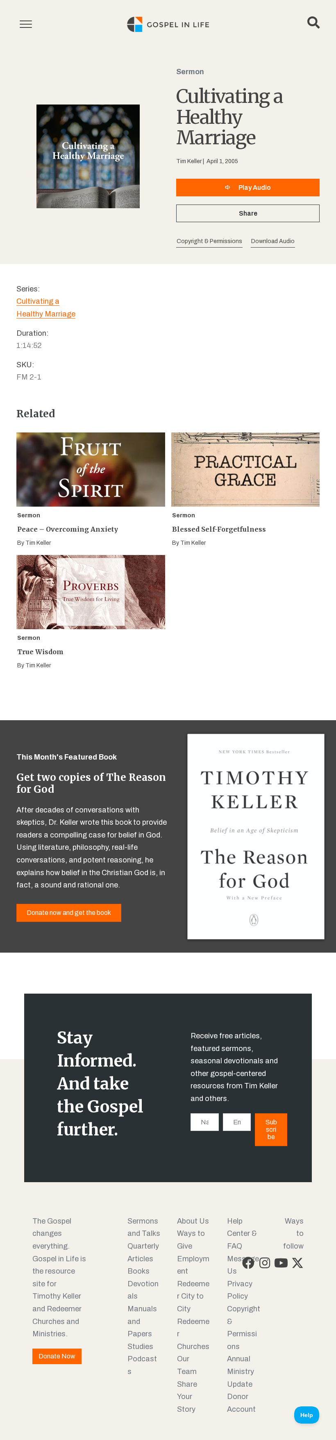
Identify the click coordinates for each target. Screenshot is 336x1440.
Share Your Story (187, 1396)
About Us (193, 1221)
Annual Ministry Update (240, 1371)
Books (138, 1271)
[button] (273, 242)
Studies (140, 1346)
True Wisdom (40, 652)
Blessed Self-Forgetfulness (219, 529)
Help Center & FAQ (242, 1233)
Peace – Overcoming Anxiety (67, 529)
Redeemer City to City (193, 1296)
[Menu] (25, 25)
